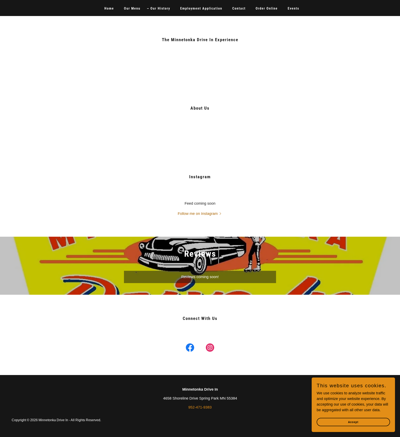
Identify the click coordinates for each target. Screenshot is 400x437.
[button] (200, 213)
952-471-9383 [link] (200, 407)
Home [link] (109, 8)
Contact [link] (239, 8)
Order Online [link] (267, 8)
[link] (190, 348)
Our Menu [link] (132, 8)
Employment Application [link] (201, 8)
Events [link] (293, 8)
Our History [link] (160, 8)
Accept (353, 422)
